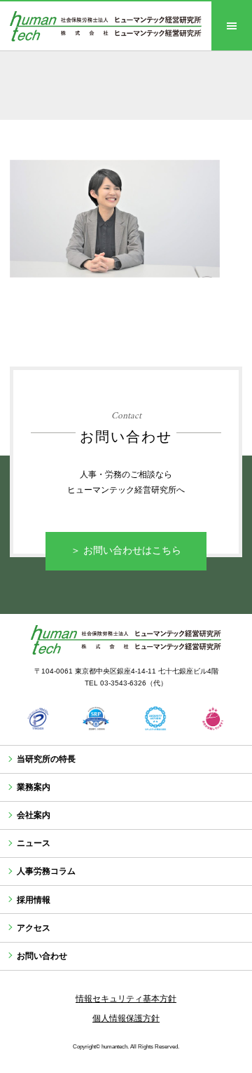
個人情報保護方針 (126, 1018)
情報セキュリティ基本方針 (126, 999)
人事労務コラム (46, 871)
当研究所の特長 (46, 759)
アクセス (33, 928)
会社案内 (33, 815)
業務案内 (33, 787)
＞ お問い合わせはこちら (126, 550)
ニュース (33, 843)
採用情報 (33, 900)
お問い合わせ (42, 956)
